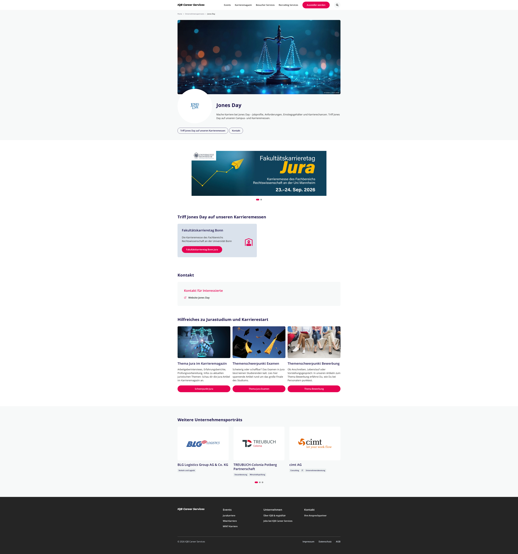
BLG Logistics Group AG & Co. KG (203, 464)
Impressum (308, 541)
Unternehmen (272, 509)
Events (227, 509)
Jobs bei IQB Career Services (277, 520)
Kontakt (236, 130)
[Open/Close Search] (337, 5)
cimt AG (295, 464)
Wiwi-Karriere (230, 520)
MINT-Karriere (230, 526)
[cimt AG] (314, 443)
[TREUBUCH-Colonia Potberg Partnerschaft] (259, 443)
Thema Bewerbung (314, 388)
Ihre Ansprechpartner (315, 515)
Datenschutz (325, 541)
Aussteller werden (316, 5)
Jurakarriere (229, 515)
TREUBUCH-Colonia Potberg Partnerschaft (255, 466)
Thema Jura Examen (259, 388)
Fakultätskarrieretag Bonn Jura (202, 249)
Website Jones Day (199, 297)
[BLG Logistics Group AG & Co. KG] (203, 443)
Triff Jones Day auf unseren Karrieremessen (202, 130)
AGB (338, 541)
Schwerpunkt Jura (204, 388)
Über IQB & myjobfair (274, 515)
